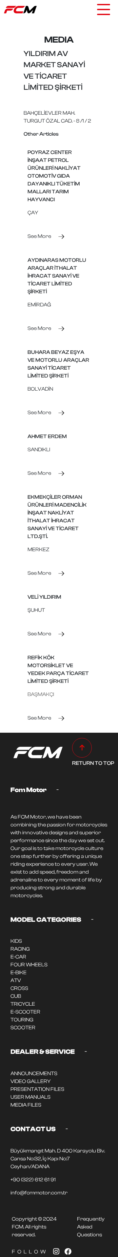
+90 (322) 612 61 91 (33, 1180)
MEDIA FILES (25, 1105)
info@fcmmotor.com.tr (39, 1193)
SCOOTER (22, 1028)
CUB (15, 996)
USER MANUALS (30, 1097)
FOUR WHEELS (29, 965)
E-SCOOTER (25, 1012)
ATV (15, 980)
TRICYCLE (22, 1004)
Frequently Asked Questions (91, 1227)
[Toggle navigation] (103, 9)
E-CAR (18, 957)
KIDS (16, 941)
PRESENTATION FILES (37, 1089)
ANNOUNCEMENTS (33, 1073)
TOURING (21, 1020)
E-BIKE (18, 973)
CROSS (19, 988)
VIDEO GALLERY (30, 1081)
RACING (20, 949)
